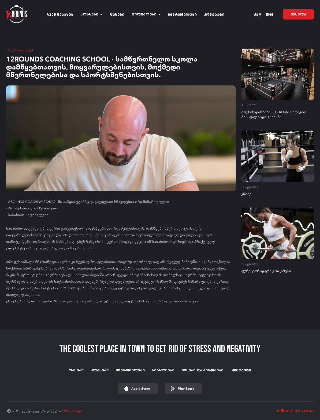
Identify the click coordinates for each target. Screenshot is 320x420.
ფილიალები (144, 14)
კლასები (89, 14)
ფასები (117, 14)
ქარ (257, 14)
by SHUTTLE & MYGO (295, 411)
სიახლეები (163, 370)
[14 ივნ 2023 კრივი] (277, 156)
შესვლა (298, 14)
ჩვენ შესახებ (60, 14)
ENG (269, 14)
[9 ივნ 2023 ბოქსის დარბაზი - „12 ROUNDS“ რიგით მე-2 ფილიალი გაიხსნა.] (277, 74)
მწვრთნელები (182, 14)
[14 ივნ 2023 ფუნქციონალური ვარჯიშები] (277, 233)
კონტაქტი (214, 14)
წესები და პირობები (202, 370)
